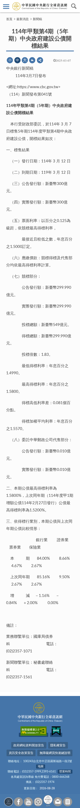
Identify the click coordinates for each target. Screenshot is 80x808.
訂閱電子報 (67, 801)
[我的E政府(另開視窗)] (56, 735)
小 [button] (9, 60)
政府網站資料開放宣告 (28, 745)
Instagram (38, 801)
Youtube (28, 801)
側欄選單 (6, 6)
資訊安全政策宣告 (21, 753)
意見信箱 (57, 801)
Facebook (18, 801)
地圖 (40, 766)
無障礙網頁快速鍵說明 (55, 753)
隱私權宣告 (58, 745)
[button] (40, 60)
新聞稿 (37, 19)
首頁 (9, 19)
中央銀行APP (48, 800)
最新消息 (22, 19)
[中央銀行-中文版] (40, 6)
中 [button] (17, 60)
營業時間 (65, 771)
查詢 (74, 6)
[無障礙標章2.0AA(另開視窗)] (33, 735)
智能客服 (8, 801)
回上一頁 (32, 60)
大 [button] (25, 60)
